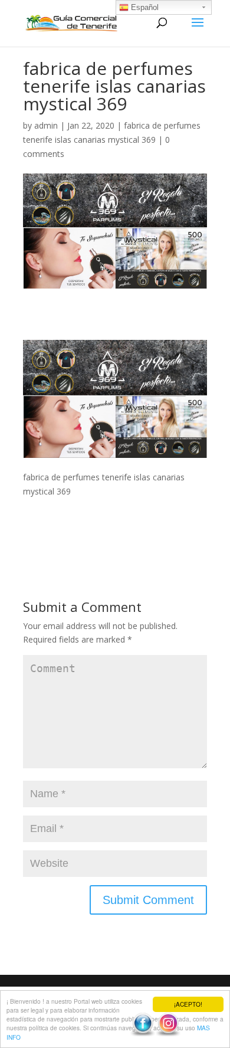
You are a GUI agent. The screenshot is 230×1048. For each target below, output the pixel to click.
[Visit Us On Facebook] (142, 1033)
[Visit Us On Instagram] (167, 1033)
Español (144, 7)
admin (46, 125)
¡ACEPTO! (188, 1004)
